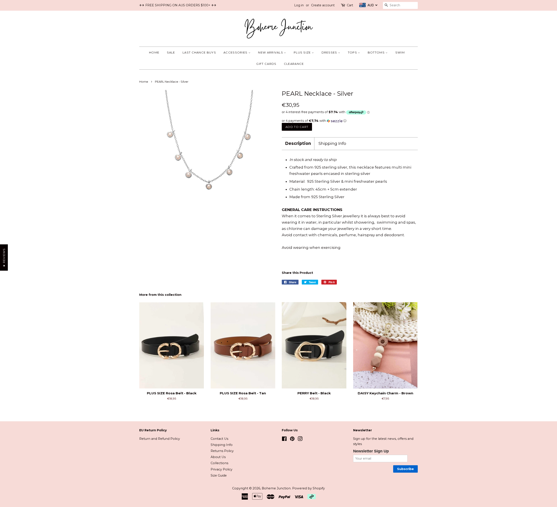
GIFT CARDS (266, 63)
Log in (299, 5)
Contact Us (219, 439)
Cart (350, 5)
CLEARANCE (294, 63)
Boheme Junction (276, 488)
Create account (323, 5)
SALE (171, 52)
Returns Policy (222, 451)
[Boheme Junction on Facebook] (284, 440)
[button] (350, 121)
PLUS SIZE (303, 52)
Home (154, 52)
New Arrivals (271, 52)
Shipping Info (332, 143)
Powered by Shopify (308, 488)
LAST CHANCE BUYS (199, 52)
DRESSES (330, 52)
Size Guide (219, 475)
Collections (219, 463)
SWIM (400, 52)
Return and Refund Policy (159, 439)
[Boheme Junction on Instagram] (300, 440)
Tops (353, 52)
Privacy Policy (221, 469)
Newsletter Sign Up (371, 451)
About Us (218, 457)
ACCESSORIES (235, 52)
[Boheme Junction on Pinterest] (292, 440)
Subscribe (405, 469)
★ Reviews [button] (4, 257)
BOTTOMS (377, 52)
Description (298, 143)
